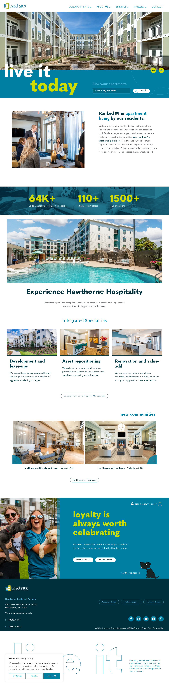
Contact (157, 7)
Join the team (105, 560)
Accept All (52, 676)
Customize (17, 676)
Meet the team (83, 560)
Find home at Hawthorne (85, 480)
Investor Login (153, 602)
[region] (34, 668)
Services (121, 7)
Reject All (34, 676)
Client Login (131, 602)
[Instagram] (138, 621)
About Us (102, 7)
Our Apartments (79, 7)
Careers (139, 7)
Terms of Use (158, 628)
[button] (141, 91)
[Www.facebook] (131, 621)
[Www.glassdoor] (161, 621)
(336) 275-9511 (14, 620)
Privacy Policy (147, 628)
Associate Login (109, 602)
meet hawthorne (146, 504)
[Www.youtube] (146, 621)
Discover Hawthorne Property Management (84, 396)
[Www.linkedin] (153, 621)
